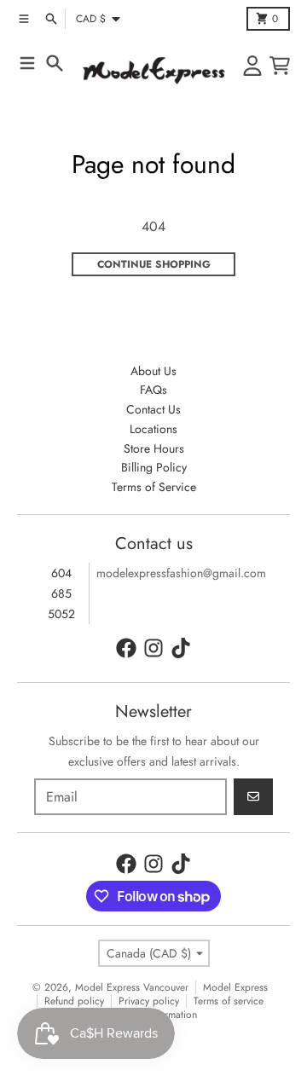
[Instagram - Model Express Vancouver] (153, 648)
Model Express (235, 987)
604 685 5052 (61, 593)
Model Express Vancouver (131, 987)
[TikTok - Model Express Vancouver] (181, 648)
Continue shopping (154, 264)
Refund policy (74, 1001)
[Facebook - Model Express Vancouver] (126, 648)
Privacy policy (149, 1001)
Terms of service (229, 1001)
